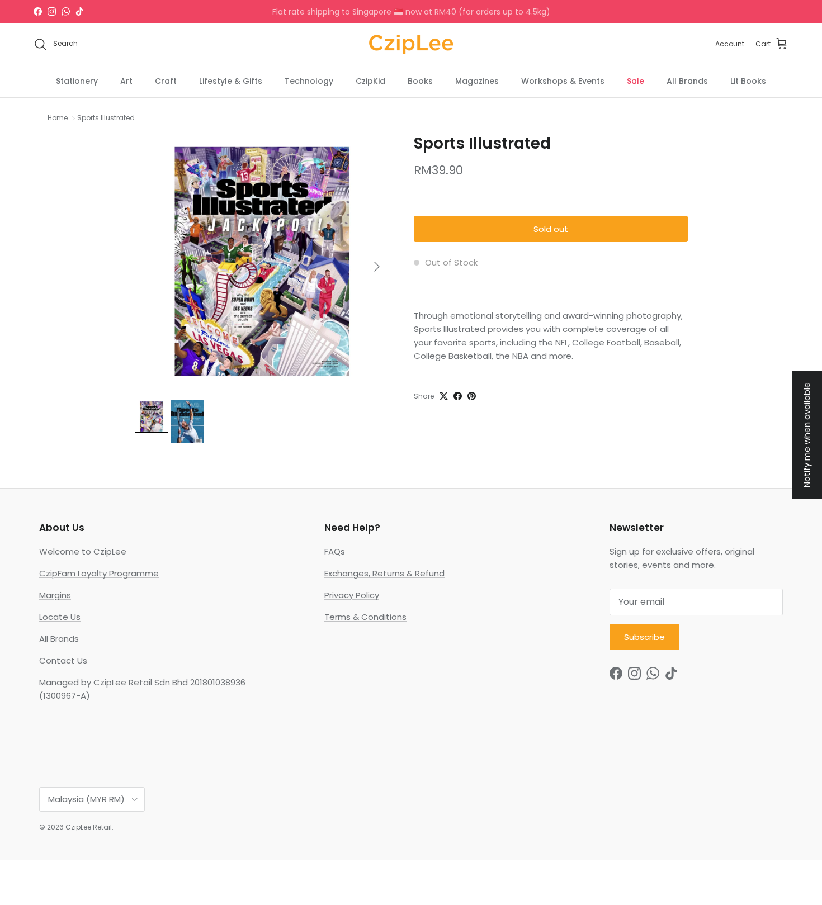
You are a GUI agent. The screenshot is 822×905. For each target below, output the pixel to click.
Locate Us (60, 617)
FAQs (334, 551)
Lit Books (748, 80)
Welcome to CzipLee (82, 551)
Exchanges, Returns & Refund (384, 573)
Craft (166, 80)
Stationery (77, 80)
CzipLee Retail (88, 827)
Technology (309, 80)
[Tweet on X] (444, 396)
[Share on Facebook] (457, 396)
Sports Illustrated (106, 117)
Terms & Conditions (365, 617)
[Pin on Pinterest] (471, 396)
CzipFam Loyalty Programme (99, 573)
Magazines (477, 80)
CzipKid (370, 80)
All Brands (687, 80)
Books (420, 80)
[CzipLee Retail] (411, 44)
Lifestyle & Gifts (230, 80)
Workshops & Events (562, 80)
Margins (55, 595)
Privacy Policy (351, 595)
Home (58, 117)
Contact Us (63, 660)
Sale (635, 80)
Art (126, 80)
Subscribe (644, 637)
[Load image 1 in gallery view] (262, 261)
